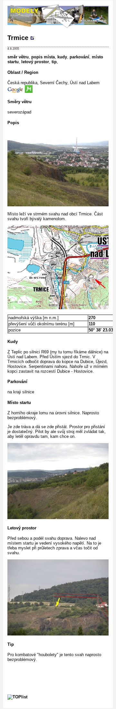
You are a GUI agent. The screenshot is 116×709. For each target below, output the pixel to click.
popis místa (43, 56)
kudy (62, 56)
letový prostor (35, 61)
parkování (79, 56)
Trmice (17, 37)
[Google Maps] (16, 91)
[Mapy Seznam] (29, 91)
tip (54, 61)
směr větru (18, 56)
